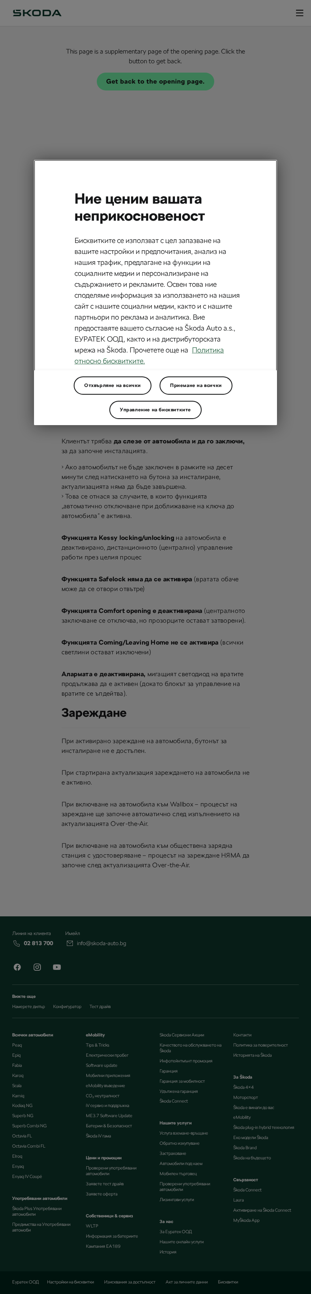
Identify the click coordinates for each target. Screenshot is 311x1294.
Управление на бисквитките (155, 410)
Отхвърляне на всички (112, 385)
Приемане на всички (196, 385)
